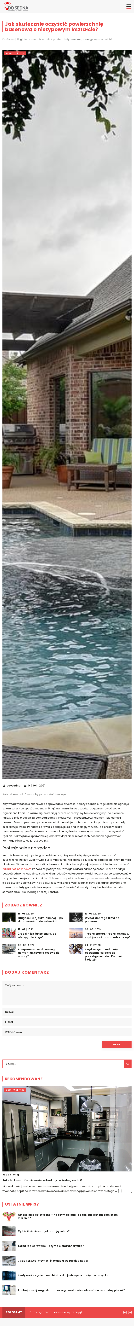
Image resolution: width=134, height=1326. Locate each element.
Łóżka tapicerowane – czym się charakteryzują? (51, 1246)
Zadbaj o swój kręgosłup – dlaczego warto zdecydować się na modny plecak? (71, 1290)
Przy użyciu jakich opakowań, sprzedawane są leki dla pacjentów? (73, 1312)
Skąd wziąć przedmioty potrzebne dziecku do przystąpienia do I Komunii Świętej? (103, 955)
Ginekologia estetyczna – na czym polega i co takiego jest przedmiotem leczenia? (68, 1216)
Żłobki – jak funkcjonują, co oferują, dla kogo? (37, 935)
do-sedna (13, 785)
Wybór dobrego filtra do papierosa (102, 919)
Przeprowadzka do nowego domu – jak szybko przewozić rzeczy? (38, 953)
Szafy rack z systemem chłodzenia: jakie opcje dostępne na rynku (63, 1275)
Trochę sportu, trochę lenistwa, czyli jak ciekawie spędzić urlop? (107, 935)
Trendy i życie (15, 53)
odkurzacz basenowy (16, 869)
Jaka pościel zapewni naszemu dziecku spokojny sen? (40, 1180)
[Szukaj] (128, 1064)
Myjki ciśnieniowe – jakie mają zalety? (44, 1231)
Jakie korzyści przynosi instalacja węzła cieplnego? (53, 1260)
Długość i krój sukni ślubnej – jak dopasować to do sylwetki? (40, 919)
